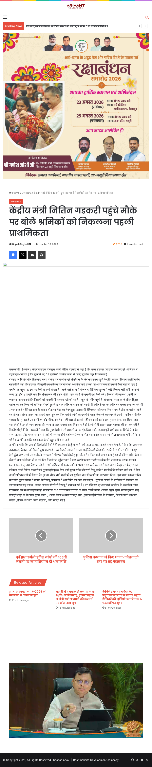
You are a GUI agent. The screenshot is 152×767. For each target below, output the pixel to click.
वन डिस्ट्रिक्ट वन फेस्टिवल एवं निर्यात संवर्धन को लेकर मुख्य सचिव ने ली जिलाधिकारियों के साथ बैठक (71, 26)
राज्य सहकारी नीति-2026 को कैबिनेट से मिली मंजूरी (28, 593)
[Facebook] (13, 255)
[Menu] (5, 17)
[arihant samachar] (76, 6)
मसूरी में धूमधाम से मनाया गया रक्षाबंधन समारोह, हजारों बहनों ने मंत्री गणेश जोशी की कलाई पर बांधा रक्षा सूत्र (75, 597)
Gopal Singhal (20, 244)
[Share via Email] (32, 255)
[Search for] (147, 17)
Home (15, 192)
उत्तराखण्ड (26, 192)
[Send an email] (29, 244)
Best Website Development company (96, 759)
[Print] (42, 255)
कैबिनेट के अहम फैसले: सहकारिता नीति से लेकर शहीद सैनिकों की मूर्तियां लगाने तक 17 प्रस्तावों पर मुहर (122, 597)
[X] (23, 255)
